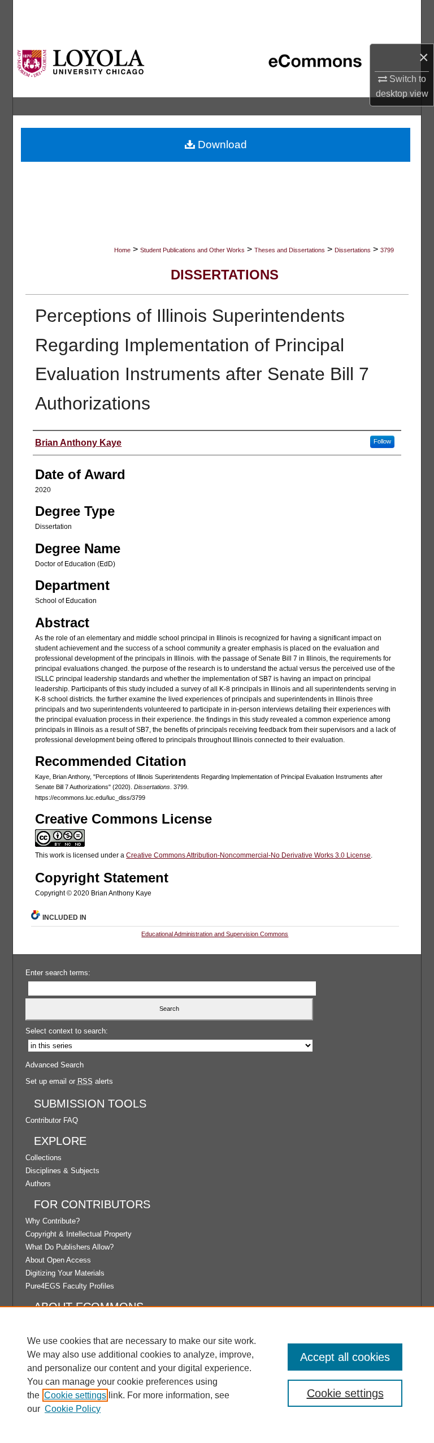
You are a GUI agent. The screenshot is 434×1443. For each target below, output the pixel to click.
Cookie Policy (73, 1409)
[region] (217, 1374)
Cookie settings (75, 1395)
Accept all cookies (345, 1357)
